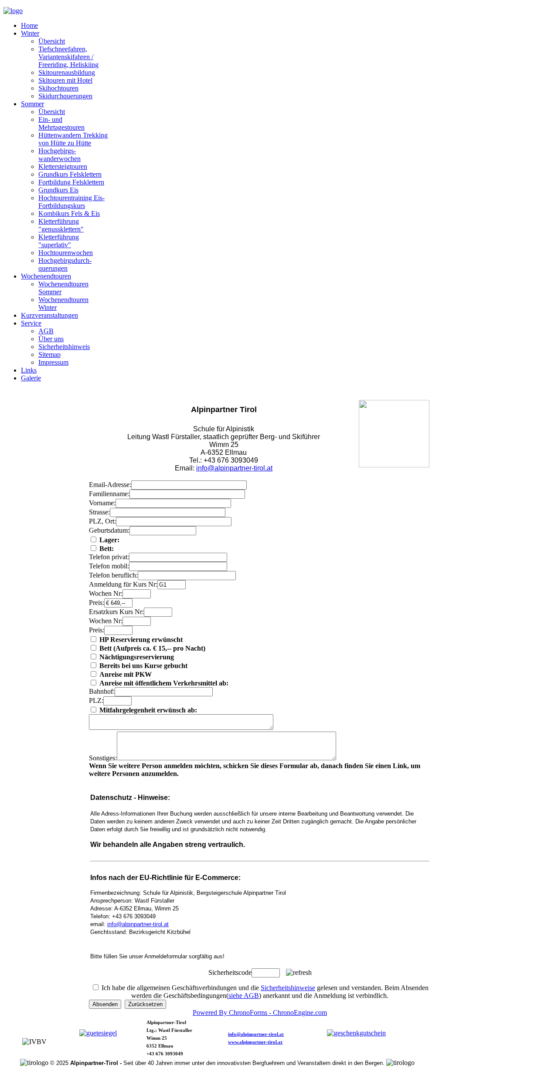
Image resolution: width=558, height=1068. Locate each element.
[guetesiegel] (98, 1033)
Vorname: (102, 503)
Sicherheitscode (230, 972)
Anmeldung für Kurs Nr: (123, 584)
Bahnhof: (102, 691)
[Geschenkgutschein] (356, 1033)
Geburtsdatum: (109, 530)
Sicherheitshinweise (288, 987)
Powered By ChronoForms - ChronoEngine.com (260, 1012)
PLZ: (96, 700)
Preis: (96, 602)
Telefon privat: (109, 557)
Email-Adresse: (110, 484)
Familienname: (109, 493)
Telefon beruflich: (113, 575)
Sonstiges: (103, 758)
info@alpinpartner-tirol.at (234, 468)
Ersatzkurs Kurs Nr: (116, 611)
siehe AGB (243, 995)
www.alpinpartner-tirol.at (255, 1042)
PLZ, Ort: (102, 521)
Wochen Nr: (105, 593)
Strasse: (99, 512)
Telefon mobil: (109, 566)
